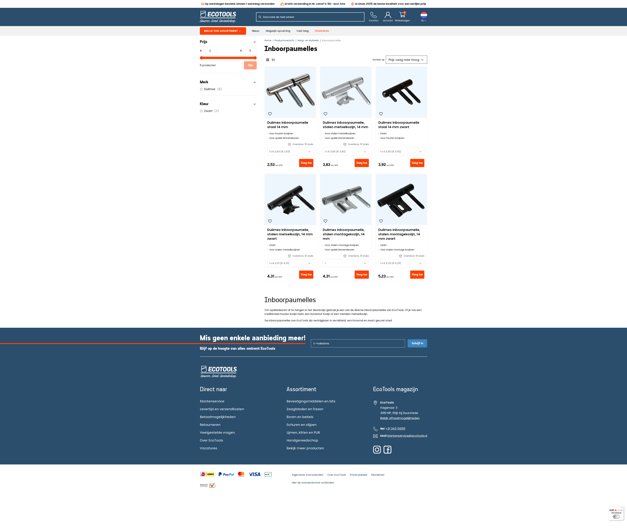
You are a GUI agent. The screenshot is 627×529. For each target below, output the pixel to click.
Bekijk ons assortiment (221, 31)
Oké (250, 65)
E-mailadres (320, 339)
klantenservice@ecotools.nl (407, 436)
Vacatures (208, 448)
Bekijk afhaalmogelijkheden (400, 418)
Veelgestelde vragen (217, 432)
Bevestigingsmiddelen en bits (311, 401)
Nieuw (255, 31)
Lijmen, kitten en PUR (303, 432)
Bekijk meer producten (305, 448)
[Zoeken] (260, 17)
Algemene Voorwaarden (307, 475)
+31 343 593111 (395, 429)
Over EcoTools (211, 440)
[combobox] (290, 151)
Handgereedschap (302, 440)
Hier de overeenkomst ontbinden (313, 483)
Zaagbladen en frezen (305, 409)
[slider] (201, 57)
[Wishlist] (270, 114)
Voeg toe (306, 163)
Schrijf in (417, 343)
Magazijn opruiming (278, 31)
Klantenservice (212, 401)
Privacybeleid (358, 475)
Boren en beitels (300, 417)
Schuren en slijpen (302, 424)
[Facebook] (387, 452)
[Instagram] (377, 452)
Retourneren (210, 424)
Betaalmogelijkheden (218, 417)
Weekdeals (322, 31)
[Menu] (622, 508)
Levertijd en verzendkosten (222, 409)
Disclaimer (378, 475)
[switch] (616, 517)
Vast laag (303, 31)
